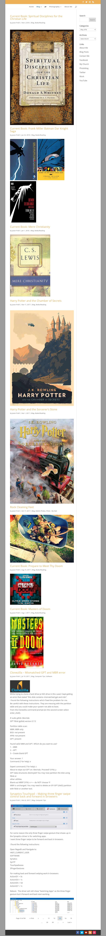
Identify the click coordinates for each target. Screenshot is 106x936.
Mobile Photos (40, 511)
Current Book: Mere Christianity (30, 227)
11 (49, 918)
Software (49, 676)
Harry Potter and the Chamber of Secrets (35, 301)
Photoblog (84, 68)
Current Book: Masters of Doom (30, 609)
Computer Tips (40, 676)
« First (31, 918)
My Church (84, 64)
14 (65, 918)
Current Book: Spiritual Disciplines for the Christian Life (36, 17)
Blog (32, 23)
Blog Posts (84, 52)
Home (31, 7)
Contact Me (84, 56)
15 (71, 918)
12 (54, 918)
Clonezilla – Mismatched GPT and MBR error (37, 672)
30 (53, 922)
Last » (70, 922)
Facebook (84, 60)
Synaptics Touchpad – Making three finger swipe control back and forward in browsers (40, 795)
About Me (68, 7)
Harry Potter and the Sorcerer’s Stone (33, 409)
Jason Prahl (16, 23)
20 (47, 922)
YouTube (83, 80)
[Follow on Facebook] (77, 932)
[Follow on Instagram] (94, 932)
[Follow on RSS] (90, 932)
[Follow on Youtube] (86, 932)
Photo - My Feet (51, 511)
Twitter (83, 72)
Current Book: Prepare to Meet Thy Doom (36, 566)
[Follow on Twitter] (82, 932)
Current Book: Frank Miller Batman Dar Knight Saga (39, 130)
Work (82, 76)
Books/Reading (40, 23)
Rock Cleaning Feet (22, 507)
